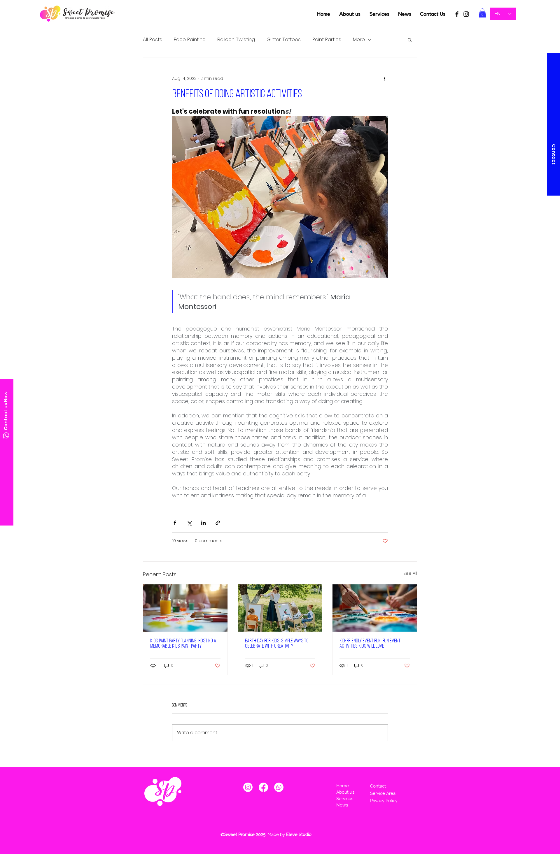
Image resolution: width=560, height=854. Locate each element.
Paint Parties (326, 39)
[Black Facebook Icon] (457, 14)
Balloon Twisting (236, 39)
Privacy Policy (384, 800)
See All (410, 573)
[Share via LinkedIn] (203, 523)
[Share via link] (217, 523)
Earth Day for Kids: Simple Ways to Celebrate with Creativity (277, 644)
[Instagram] (248, 787)
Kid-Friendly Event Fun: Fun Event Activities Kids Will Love (370, 644)
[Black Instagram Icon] (466, 14)
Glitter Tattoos (284, 39)
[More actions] (384, 78)
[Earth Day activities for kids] (280, 608)
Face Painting (190, 39)
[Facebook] (263, 787)
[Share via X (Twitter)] (189, 523)
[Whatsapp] (6, 435)
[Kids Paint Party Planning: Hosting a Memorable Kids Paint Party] (185, 608)
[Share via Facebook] (175, 523)
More (359, 39)
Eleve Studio (299, 834)
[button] (482, 12)
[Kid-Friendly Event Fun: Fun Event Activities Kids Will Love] (374, 608)
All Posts (152, 39)
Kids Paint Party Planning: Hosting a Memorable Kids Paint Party (183, 644)
